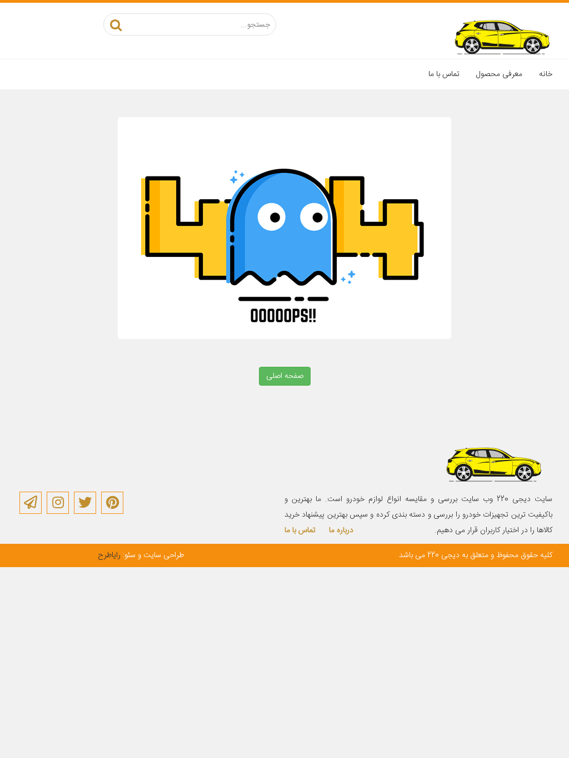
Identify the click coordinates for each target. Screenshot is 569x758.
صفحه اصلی (284, 376)
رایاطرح (109, 555)
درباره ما (341, 530)
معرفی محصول (499, 74)
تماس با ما (444, 74)
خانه (545, 74)
